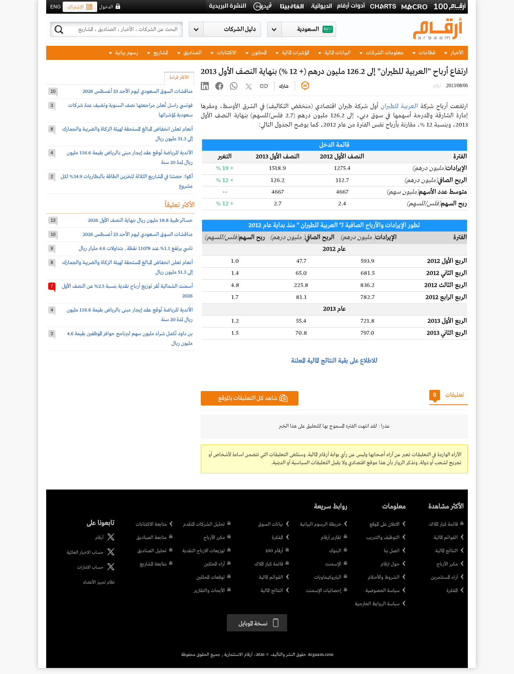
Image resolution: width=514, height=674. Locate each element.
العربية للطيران (399, 106)
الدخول (106, 7)
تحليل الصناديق (152, 551)
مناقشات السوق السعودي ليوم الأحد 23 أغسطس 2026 (138, 91)
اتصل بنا (392, 551)
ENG (55, 7)
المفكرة (452, 591)
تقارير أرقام (331, 538)
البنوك (335, 551)
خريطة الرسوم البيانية (320, 524)
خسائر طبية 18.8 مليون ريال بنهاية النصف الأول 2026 (140, 220)
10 (53, 91)
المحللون (259, 52)
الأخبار (456, 52)
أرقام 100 (274, 551)
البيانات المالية (337, 52)
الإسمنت (333, 564)
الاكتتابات (226, 52)
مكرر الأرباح (447, 564)
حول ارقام (390, 564)
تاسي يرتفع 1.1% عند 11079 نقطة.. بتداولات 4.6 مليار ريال (136, 248)
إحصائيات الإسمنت (323, 591)
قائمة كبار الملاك (443, 524)
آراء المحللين (214, 564)
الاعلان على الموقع (384, 524)
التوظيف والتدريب (383, 538)
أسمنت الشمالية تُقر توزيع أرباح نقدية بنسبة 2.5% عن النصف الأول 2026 (127, 291)
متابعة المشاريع (153, 564)
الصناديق (192, 52)
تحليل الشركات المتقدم (204, 524)
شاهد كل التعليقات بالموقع (247, 398)
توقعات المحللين (210, 577)
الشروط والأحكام (384, 577)
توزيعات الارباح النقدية (203, 551)
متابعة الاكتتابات (151, 524)
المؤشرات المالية (295, 52)
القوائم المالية (446, 538)
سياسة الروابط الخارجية (377, 604)
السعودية (308, 29)
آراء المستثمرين (444, 577)
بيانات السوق (270, 524)
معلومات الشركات (384, 52)
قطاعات (426, 52)
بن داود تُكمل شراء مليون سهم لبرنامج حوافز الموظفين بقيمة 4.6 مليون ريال (130, 338)
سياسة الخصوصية (382, 591)
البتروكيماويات (327, 577)
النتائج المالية (446, 551)
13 (53, 220)
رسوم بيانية (126, 52)
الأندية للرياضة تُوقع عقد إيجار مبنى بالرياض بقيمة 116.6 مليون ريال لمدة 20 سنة (130, 158)
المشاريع (160, 52)
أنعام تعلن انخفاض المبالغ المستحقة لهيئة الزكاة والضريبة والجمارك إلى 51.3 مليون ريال (127, 134)
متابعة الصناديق (152, 538)
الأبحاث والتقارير (209, 591)
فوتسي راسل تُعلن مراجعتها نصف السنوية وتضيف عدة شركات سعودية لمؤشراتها (130, 110)
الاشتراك (75, 7)
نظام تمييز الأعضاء (98, 582)
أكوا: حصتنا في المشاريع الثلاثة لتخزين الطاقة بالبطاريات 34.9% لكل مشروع (127, 181)
